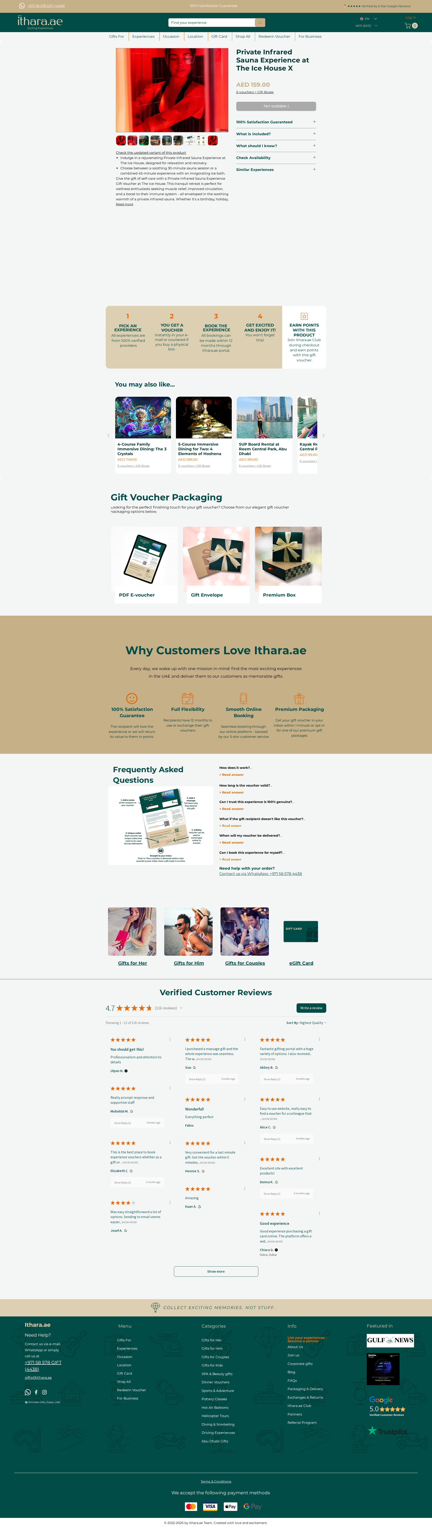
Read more (124, 204)
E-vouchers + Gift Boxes (255, 92)
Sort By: (292, 1022)
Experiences (127, 1348)
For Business (127, 1398)
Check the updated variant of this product (151, 152)
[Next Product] (323, 435)
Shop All (124, 1382)
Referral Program (302, 1422)
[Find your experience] (260, 22)
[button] (366, 26)
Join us (294, 1355)
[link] (412, 26)
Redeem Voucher (131, 1390)
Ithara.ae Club (299, 1406)
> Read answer (231, 775)
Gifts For (124, 1340)
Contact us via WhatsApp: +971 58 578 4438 (260, 873)
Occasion (124, 1357)
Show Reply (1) (197, 1079)
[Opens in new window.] (193, 1067)
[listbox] (366, 26)
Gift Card (124, 1373)
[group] (216, 435)
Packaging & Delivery (305, 1389)
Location (124, 1365)
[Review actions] (170, 1039)
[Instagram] (44, 1392)
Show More (204, 1059)
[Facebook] (36, 1392)
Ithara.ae (38, 1324)
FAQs (292, 1380)
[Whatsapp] (22, 6)
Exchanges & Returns (305, 1397)
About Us (295, 1347)
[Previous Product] (108, 435)
